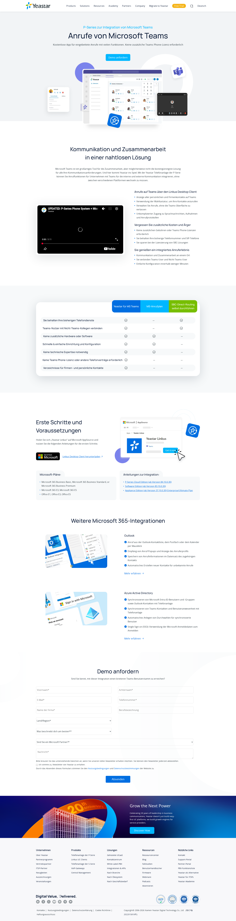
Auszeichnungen (43, 877)
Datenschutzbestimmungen (126, 768)
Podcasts (146, 881)
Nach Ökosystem (114, 877)
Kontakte (41, 910)
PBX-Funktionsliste (186, 868)
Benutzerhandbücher (152, 868)
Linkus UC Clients (79, 859)
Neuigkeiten (41, 872)
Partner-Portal (184, 864)
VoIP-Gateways (78, 868)
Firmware (146, 872)
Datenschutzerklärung (82, 910)
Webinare (146, 877)
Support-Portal (184, 859)
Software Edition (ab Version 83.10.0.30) (145, 486)
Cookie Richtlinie (102, 910)
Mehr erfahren (132, 573)
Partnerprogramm (44, 859)
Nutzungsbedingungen (98, 768)
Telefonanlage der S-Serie (83, 864)
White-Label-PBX (114, 864)
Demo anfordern (118, 57)
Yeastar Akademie (186, 881)
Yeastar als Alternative (188, 872)
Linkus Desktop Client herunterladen (81, 456)
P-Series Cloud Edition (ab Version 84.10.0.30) (148, 481)
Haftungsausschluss (46, 914)
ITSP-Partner (41, 868)
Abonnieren (147, 885)
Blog (144, 859)
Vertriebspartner (43, 864)
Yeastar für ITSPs (186, 877)
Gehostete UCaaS (115, 855)
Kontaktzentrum (114, 859)
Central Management (81, 872)
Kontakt (181, 855)
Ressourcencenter (150, 855)
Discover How (142, 830)
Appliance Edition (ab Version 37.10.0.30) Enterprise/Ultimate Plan (159, 490)
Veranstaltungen (43, 881)
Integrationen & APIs (116, 868)
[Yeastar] (38, 5)
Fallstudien (147, 864)
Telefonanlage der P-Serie (83, 855)
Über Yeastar (42, 855)
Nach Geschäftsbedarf (117, 881)
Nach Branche (113, 872)
